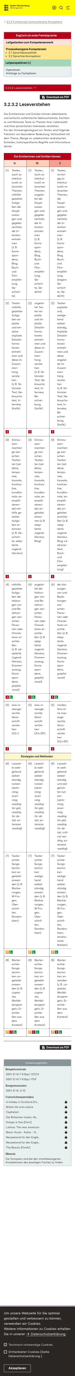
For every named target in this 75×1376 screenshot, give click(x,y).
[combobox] (54, 8)
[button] (18, 62)
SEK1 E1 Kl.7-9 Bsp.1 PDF (21, 1079)
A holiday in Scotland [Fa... (22, 1101)
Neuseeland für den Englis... (23, 1137)
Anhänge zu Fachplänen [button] (21, 73)
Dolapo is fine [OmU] (19, 1122)
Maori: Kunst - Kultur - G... (22, 1132)
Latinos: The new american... (23, 1127)
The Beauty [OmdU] (18, 1147)
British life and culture (19, 1107)
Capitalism (12, 1112)
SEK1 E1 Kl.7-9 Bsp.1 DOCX (22, 1074)
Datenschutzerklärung (48, 1334)
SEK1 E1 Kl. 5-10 (15, 1090)
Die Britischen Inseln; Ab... (22, 1117)
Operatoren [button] (13, 69)
